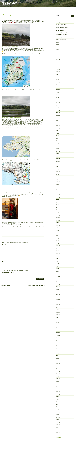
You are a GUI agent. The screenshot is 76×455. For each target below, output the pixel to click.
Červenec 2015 (58, 273)
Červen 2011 (58, 353)
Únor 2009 (57, 399)
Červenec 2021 (58, 161)
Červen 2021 (58, 163)
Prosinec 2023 (58, 120)
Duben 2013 (57, 317)
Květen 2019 (58, 197)
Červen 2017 (58, 235)
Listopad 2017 (58, 227)
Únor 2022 (57, 153)
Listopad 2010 (58, 365)
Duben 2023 (57, 130)
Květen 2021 (58, 164)
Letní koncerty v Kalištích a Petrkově (61, 24)
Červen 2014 (58, 294)
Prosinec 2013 (58, 304)
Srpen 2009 (57, 389)
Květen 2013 (58, 315)
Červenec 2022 (58, 145)
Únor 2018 (57, 222)
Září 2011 (57, 348)
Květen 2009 (58, 394)
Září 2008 (57, 407)
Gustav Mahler (58, 46)
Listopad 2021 (58, 158)
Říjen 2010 (57, 366)
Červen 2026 (58, 71)
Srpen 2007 (57, 429)
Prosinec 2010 (58, 363)
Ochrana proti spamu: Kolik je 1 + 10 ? (8, 272)
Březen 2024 (58, 115)
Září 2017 (57, 230)
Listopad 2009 (58, 384)
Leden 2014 (57, 302)
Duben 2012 (57, 337)
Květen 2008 (58, 414)
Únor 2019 (57, 202)
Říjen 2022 (57, 140)
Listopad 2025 (58, 82)
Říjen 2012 (57, 327)
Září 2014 (57, 289)
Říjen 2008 (57, 406)
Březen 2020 (58, 181)
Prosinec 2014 (58, 284)
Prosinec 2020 (58, 171)
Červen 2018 (58, 215)
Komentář (4, 244)
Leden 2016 (57, 263)
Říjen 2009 (57, 386)
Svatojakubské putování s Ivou (60, 22)
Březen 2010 (58, 378)
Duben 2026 (57, 74)
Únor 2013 (57, 320)
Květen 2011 (58, 355)
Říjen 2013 (57, 307)
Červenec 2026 (58, 69)
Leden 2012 (57, 342)
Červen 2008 (58, 412)
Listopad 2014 (58, 286)
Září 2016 (57, 250)
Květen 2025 (58, 92)
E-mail (3, 261)
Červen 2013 (58, 314)
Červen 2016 (58, 255)
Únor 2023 (57, 133)
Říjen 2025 (57, 84)
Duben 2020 (58, 179)
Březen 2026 (58, 76)
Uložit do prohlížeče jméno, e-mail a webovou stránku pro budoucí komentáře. (16, 270)
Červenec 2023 (58, 125)
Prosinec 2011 (58, 343)
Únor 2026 (57, 77)
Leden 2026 (57, 79)
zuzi (56, 62)
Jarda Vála (57, 57)
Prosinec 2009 (58, 383)
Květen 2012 (58, 335)
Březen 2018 (58, 220)
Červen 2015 (58, 274)
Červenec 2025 (58, 89)
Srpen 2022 (57, 143)
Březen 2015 (58, 279)
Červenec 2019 (58, 194)
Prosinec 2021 (58, 156)
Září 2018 (57, 210)
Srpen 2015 (57, 271)
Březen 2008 (58, 417)
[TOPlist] (58, 441)
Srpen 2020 (57, 176)
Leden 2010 (57, 381)
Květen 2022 (58, 148)
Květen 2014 (58, 296)
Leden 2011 (57, 361)
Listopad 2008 (58, 404)
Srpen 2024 (57, 107)
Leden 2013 (57, 322)
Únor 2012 (57, 340)
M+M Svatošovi (9, 3)
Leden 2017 (57, 243)
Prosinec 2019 (58, 186)
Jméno (3, 256)
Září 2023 (57, 122)
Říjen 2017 (57, 228)
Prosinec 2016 (58, 245)
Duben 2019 (57, 199)
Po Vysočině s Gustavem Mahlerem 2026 (62, 27)
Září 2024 (57, 105)
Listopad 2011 (58, 345)
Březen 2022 (58, 151)
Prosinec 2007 (58, 422)
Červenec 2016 (58, 253)
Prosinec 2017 (58, 225)
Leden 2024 (57, 118)
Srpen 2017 (57, 232)
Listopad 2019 (58, 187)
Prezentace (57, 49)
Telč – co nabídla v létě (64, 32)
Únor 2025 (57, 97)
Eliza (56, 56)
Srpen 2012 (57, 330)
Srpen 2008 (57, 409)
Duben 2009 (58, 396)
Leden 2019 (57, 204)
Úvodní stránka (20, 8)
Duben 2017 (57, 238)
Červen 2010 (58, 373)
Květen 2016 (58, 256)
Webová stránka (5, 265)
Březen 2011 (58, 358)
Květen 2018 (58, 217)
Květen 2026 (58, 72)
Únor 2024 (57, 117)
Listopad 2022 (58, 138)
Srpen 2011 (57, 350)
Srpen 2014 (57, 291)
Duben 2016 (57, 258)
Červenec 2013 (58, 312)
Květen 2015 (58, 276)
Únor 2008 (57, 419)
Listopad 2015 (58, 266)
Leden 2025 (57, 99)
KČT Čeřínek (58, 61)
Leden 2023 (57, 135)
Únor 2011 (57, 360)
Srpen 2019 (57, 192)
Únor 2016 (57, 261)
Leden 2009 (57, 401)
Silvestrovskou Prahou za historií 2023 (63, 34)
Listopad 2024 (58, 102)
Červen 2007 (58, 432)
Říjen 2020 (57, 174)
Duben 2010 (57, 376)
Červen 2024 (58, 110)
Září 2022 (57, 141)
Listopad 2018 (58, 207)
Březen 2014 (58, 299)
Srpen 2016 (57, 251)
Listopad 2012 (58, 325)
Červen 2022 (58, 146)
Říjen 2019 (57, 189)
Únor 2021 (57, 169)
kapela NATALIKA (58, 59)
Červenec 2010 (58, 371)
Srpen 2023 (57, 123)
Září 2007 (57, 427)
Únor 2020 (57, 182)
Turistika (5, 234)
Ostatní (57, 47)
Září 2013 (57, 309)
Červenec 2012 (58, 332)
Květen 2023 (58, 128)
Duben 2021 (57, 166)
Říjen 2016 (57, 248)
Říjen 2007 (57, 425)
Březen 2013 (58, 319)
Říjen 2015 (57, 268)
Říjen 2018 (57, 209)
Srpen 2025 (57, 87)
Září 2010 (57, 368)
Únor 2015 (57, 281)
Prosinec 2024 (58, 100)
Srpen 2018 (57, 212)
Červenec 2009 (58, 391)
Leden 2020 (57, 184)
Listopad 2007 (58, 424)
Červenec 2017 (58, 233)
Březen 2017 (58, 240)
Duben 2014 (57, 297)
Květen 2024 (58, 112)
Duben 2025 (57, 94)
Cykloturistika (58, 44)
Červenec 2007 (58, 430)
